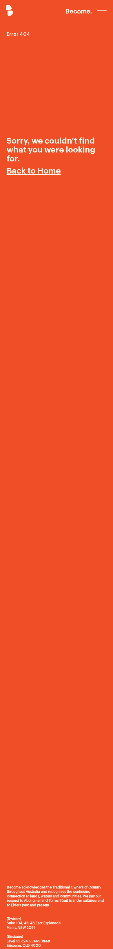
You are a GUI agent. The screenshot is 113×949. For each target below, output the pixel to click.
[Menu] (101, 12)
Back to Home (34, 171)
